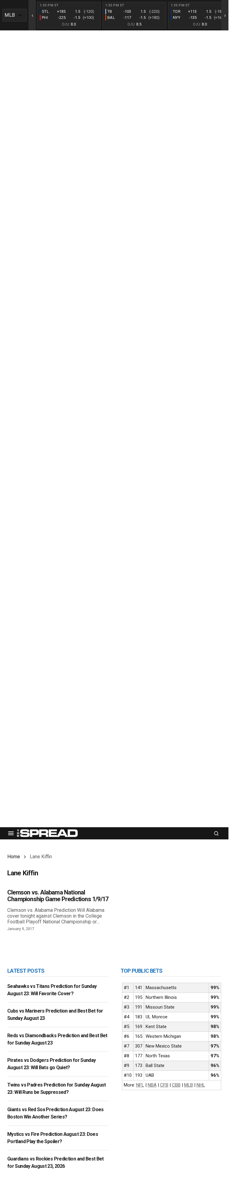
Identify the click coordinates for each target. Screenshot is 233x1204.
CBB (176, 1085)
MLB (188, 1085)
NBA (152, 1085)
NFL (140, 1085)
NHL (201, 1085)
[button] (11, 833)
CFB (164, 1085)
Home (13, 856)
